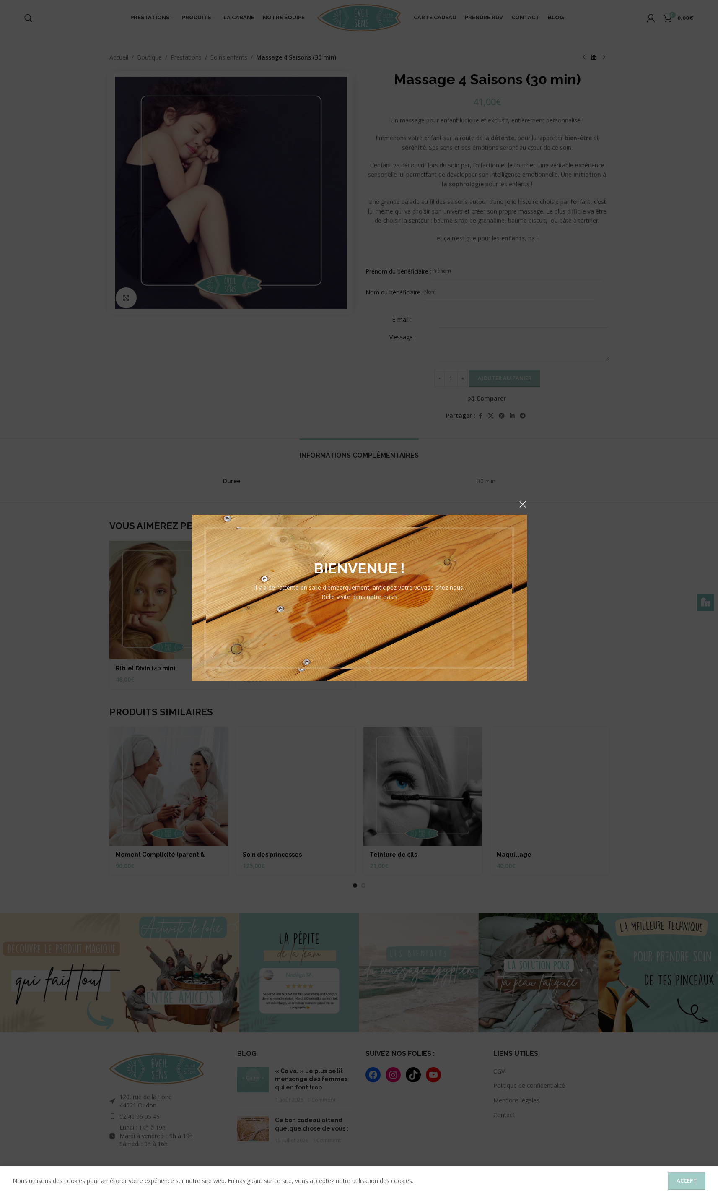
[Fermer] (522, 504)
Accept (687, 1180)
